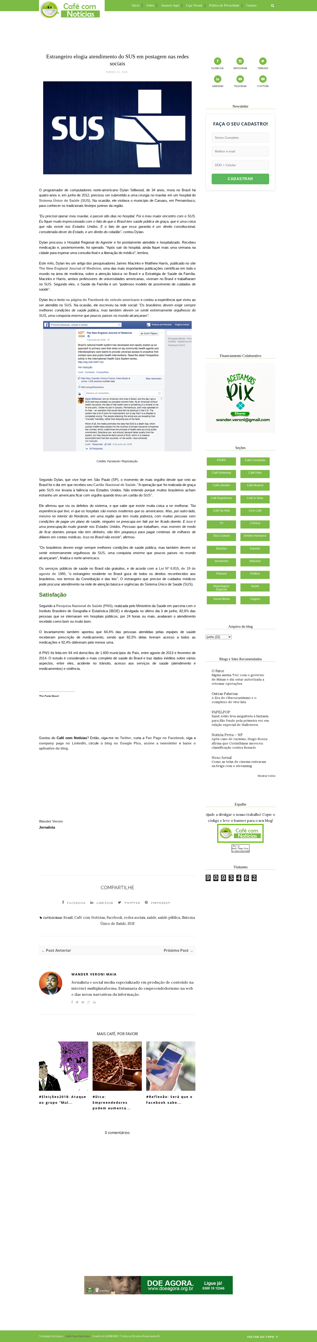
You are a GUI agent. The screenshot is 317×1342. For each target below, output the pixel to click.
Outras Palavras (225, 693)
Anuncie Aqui (170, 5)
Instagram (240, 68)
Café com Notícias (89, 917)
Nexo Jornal (222, 757)
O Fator (218, 671)
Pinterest (160, 903)
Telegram (240, 86)
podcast (221, 573)
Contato (251, 5)
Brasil (68, 917)
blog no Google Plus (123, 743)
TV (221, 523)
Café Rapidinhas (221, 498)
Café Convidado (255, 460)
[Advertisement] (158, 31)
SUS (131, 923)
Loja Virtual (194, 5)
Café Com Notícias (78, 1336)
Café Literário (221, 485)
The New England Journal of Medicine (70, 268)
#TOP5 (221, 460)
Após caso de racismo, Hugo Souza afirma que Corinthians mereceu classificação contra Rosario (239, 743)
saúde (151, 917)
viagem (255, 599)
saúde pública (169, 917)
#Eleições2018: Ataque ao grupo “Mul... (62, 1099)
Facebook (76, 903)
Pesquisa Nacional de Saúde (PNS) (84, 606)
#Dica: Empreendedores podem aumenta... (112, 1102)
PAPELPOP (221, 712)
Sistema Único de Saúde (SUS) (64, 200)
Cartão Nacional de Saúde (114, 485)
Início (135, 5)
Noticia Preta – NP (227, 735)
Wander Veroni (51, 821)
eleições (221, 548)
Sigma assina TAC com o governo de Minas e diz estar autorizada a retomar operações (238, 679)
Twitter (125, 738)
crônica (255, 523)
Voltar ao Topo (261, 1337)
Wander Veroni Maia (94, 974)
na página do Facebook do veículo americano (102, 300)
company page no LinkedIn (62, 743)
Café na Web (221, 510)
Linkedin (105, 903)
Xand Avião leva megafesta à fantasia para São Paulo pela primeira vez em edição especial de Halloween (240, 720)
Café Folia (255, 472)
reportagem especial (221, 588)
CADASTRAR (240, 179)
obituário (255, 561)
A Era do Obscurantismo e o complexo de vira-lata (234, 700)
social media (221, 599)
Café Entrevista (221, 472)
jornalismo (221, 561)
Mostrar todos (266, 775)
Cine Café (255, 510)
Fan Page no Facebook (165, 738)
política (255, 573)
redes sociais (134, 917)
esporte (255, 548)
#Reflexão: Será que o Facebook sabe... (169, 1099)
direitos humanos (255, 535)
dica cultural (221, 535)
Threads (263, 68)
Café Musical (255, 485)
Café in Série (255, 498)
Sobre (150, 5)
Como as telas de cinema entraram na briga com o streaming (239, 764)
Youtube (263, 86)
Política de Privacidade (224, 5)
